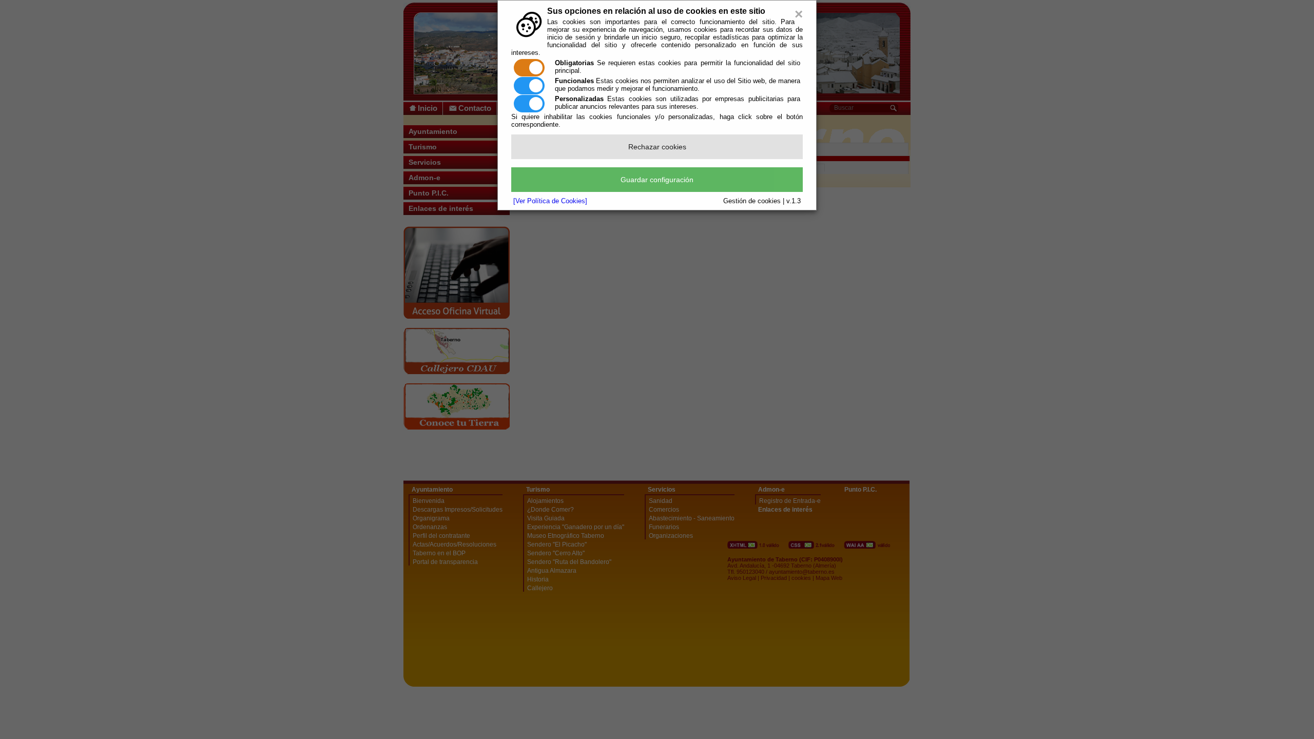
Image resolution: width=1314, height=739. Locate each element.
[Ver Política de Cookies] (550, 201)
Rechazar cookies (657, 147)
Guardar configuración (657, 180)
